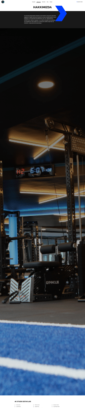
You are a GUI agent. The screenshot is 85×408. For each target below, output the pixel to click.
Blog (47, 1)
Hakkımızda (39, 1)
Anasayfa (33, 1)
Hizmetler (43, 1)
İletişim (51, 1)
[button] (79, 1)
